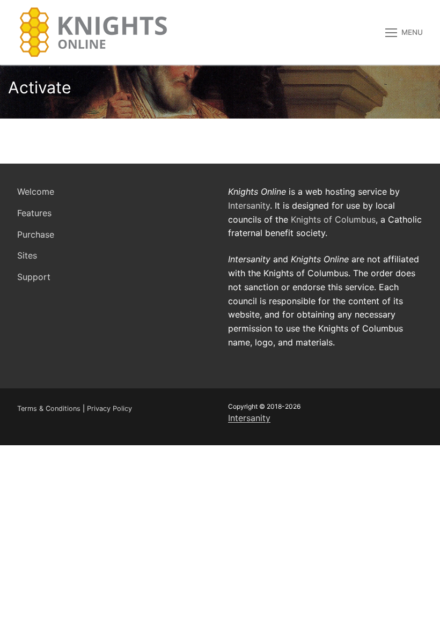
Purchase (35, 234)
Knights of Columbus (333, 219)
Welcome (35, 191)
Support (33, 276)
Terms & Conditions (48, 408)
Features (34, 213)
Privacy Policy (109, 408)
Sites (27, 255)
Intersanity (249, 205)
